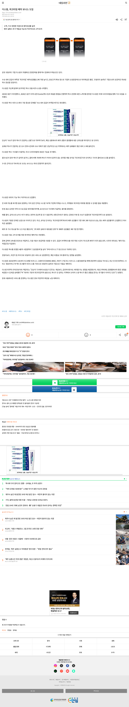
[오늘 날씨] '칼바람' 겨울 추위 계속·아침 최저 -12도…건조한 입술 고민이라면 (27, 406)
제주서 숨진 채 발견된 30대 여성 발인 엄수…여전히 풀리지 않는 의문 (29, 518)
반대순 (15, 630)
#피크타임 (27, 311)
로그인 (33, 691)
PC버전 (96, 691)
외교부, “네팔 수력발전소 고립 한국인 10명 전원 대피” (24, 528)
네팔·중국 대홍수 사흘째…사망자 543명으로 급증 (23, 539)
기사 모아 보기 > (16, 325)
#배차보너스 (12, 311)
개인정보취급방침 (74, 680)
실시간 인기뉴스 (7, 512)
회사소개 (51, 680)
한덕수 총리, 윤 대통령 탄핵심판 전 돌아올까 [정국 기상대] (20, 403)
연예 (80, 646)
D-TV (112, 652)
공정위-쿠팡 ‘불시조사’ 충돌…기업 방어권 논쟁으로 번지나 (20, 433)
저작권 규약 (61, 682)
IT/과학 (48, 646)
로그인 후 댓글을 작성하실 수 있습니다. (13, 625)
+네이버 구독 (120, 327)
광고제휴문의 (65, 680)
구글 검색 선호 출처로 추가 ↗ (12, 20)
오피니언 (16, 641)
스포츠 (113, 646)
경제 (113, 641)
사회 (80, 641)
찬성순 (9, 630)
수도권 (48, 652)
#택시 (20, 311)
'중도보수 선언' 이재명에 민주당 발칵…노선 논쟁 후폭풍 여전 (21, 400)
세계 (16, 652)
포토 (80, 652)
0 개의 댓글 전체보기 (64, 635)
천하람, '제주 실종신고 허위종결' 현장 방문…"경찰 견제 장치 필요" (29, 549)
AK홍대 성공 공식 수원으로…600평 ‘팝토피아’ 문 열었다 (20, 430)
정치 (48, 641)
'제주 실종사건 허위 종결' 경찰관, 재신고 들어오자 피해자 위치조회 (29, 559)
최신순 (4, 630)
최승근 (9, 422)
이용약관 (68, 682)
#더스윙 (4, 311)
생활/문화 (16, 646)
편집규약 (58, 680)
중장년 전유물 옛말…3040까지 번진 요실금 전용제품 (19, 426)
